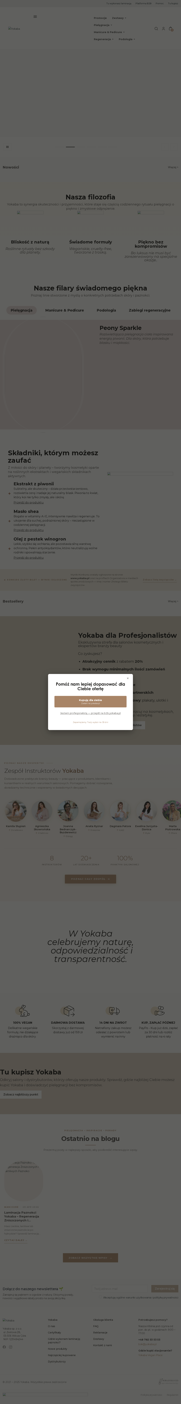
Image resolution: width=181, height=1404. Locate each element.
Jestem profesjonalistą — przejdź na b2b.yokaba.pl (90, 713)
